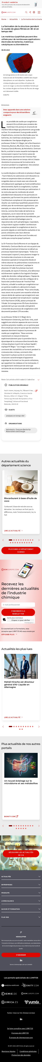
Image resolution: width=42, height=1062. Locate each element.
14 (17, 542)
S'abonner (21, 955)
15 (19, 542)
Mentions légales (8, 1051)
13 (15, 542)
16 (22, 542)
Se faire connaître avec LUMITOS (20, 1028)
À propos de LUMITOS (20, 1033)
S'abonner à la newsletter (18, 612)
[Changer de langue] (34, 12)
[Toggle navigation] (39, 12)
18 (26, 542)
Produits (5, 893)
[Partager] (30, 12)
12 (12, 542)
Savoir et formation (10, 909)
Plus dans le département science (21, 550)
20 (31, 542)
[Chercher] (26, 12)
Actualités (6, 876)
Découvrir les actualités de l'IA (21, 853)
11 (10, 542)
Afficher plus (8, 634)
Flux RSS (5, 917)
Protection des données (21, 1055)
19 (29, 542)
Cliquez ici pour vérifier (20, 620)
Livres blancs (7, 901)
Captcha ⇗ (29, 622)
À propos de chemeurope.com (21, 1037)
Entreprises (6, 885)
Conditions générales (28, 1051)
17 (24, 542)
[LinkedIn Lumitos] (21, 1019)
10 (32, 540)
